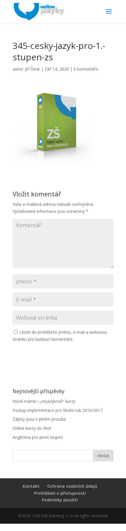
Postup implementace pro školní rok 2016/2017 (58, 410)
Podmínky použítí (60, 500)
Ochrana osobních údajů (72, 486)
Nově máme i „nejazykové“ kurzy (44, 401)
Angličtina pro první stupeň (38, 437)
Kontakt (31, 486)
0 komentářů (86, 69)
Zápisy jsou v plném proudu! (39, 419)
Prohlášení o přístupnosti (60, 493)
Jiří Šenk (32, 69)
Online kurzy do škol (32, 428)
